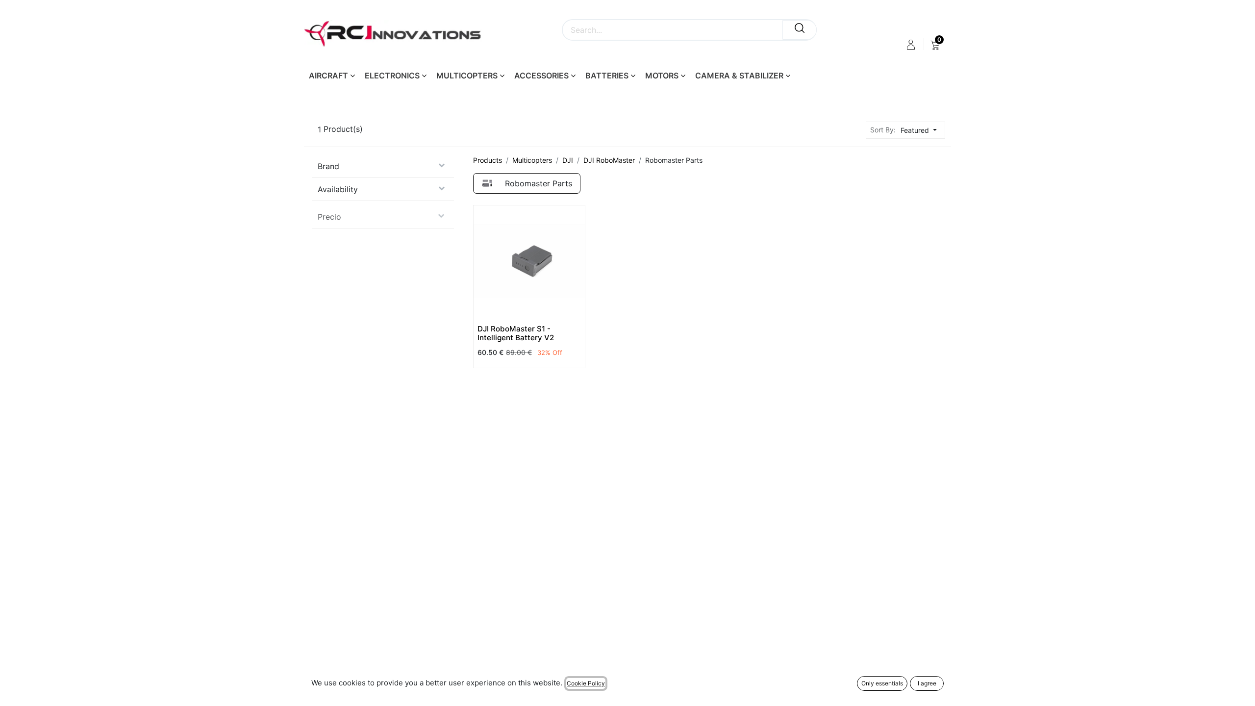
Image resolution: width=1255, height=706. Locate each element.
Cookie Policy (586, 683)
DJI (567, 160)
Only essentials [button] (882, 683)
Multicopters (532, 160)
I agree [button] (927, 683)
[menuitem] (935, 44)
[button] (921, 130)
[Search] (799, 30)
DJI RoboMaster (609, 160)
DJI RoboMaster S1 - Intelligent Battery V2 (515, 333)
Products (487, 160)
